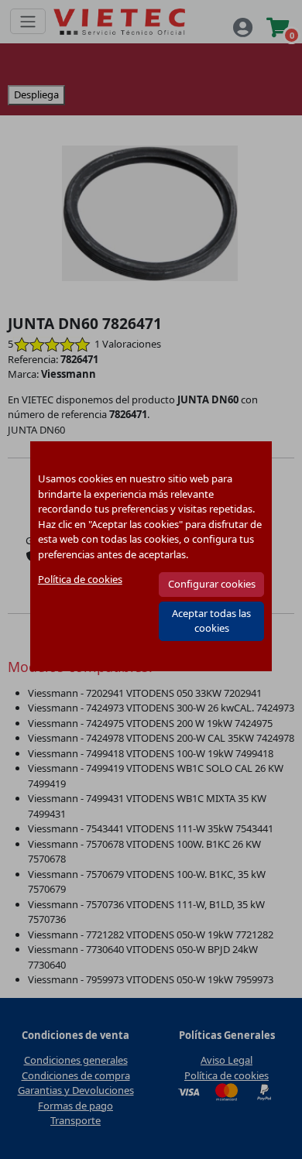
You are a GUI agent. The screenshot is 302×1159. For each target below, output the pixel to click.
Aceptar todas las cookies (211, 621)
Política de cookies (80, 579)
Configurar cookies (212, 584)
